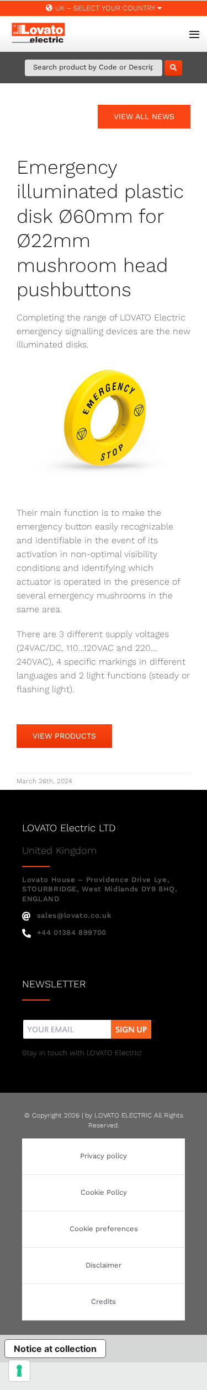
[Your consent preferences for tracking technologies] (19, 1370)
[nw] (87, 1021)
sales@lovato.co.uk (74, 915)
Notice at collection (55, 1348)
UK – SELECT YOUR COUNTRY (105, 8)
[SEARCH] (173, 68)
